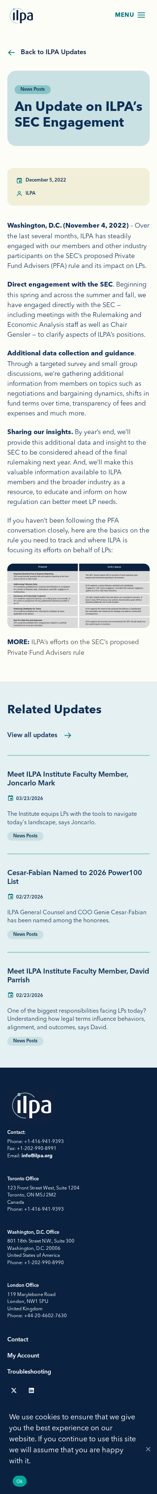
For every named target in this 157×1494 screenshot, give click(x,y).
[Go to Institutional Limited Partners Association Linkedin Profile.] (31, 1390)
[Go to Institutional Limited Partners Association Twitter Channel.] (13, 1390)
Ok (19, 1481)
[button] (141, 15)
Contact (17, 1340)
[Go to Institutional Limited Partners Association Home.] (22, 15)
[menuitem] (13, 1390)
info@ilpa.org (37, 1156)
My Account (23, 1356)
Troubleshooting (29, 1372)
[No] (148, 1449)
